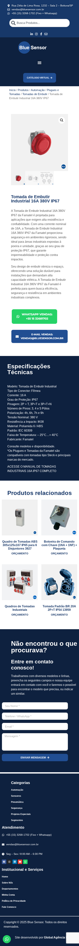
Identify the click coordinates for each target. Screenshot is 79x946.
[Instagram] (9, 862)
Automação (38, 90)
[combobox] (39, 23)
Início (12, 90)
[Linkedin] (14, 862)
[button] (40, 63)
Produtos (23, 90)
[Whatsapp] (25, 862)
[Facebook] (4, 862)
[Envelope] (20, 862)
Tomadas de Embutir (34, 94)
